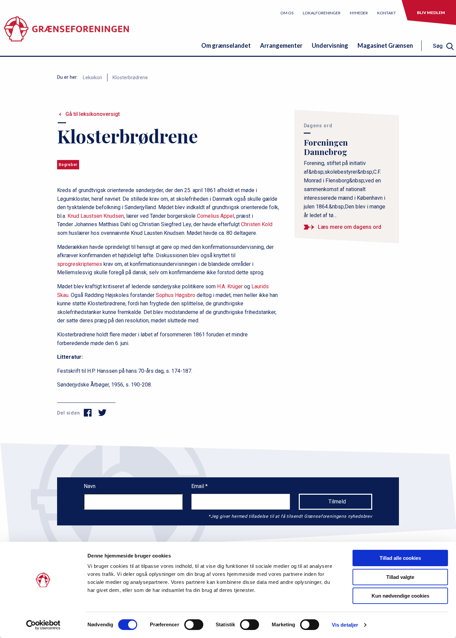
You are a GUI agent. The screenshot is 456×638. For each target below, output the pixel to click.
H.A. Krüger (230, 286)
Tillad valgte (400, 577)
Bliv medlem (431, 12)
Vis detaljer (345, 625)
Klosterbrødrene (130, 77)
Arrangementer (281, 45)
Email (198, 486)
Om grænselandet (226, 45)
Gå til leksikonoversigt (92, 114)
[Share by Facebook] (88, 413)
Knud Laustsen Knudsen (95, 216)
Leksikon (92, 77)
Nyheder (359, 12)
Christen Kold (256, 224)
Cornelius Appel (215, 216)
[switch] (193, 624)
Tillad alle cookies (400, 558)
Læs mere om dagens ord (349, 227)
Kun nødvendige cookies (400, 596)
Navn (89, 486)
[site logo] (66, 31)
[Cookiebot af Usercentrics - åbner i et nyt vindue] (43, 625)
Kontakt (386, 12)
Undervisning (330, 45)
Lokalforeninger (321, 12)
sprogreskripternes (79, 264)
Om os (286, 12)
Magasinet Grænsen (385, 45)
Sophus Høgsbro (175, 295)
